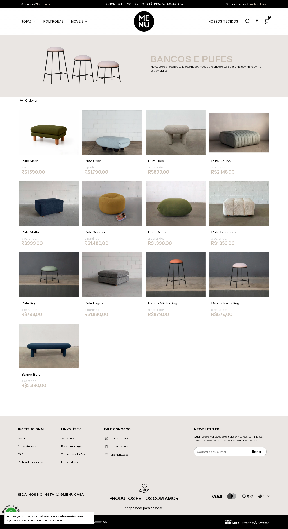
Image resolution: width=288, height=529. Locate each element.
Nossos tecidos (27, 446)
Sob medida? (36, 4)
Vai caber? (67, 438)
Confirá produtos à (246, 4)
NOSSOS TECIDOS (223, 21)
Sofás (26, 21)
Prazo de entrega (71, 446)
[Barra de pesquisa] (246, 22)
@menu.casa (71, 495)
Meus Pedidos (69, 462)
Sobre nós (24, 438)
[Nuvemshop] (256, 523)
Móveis (77, 21)
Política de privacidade (31, 462)
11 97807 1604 (119, 438)
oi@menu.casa (119, 454)
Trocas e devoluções (73, 454)
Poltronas (53, 21)
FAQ (21, 454)
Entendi (58, 520)
